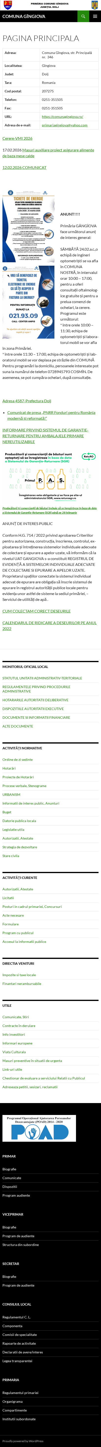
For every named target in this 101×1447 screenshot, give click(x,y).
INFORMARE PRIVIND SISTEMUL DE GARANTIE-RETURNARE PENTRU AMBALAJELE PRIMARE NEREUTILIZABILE (45, 436)
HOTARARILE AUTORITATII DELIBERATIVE (35, 700)
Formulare (10, 924)
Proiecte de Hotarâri (18, 777)
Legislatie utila (13, 829)
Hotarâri (9, 768)
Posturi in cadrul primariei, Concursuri (32, 906)
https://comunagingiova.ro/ (62, 116)
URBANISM (11, 794)
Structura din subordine (20, 1245)
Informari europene (17, 1043)
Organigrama (12, 1401)
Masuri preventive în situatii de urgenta (32, 1061)
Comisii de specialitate (19, 1335)
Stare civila (10, 856)
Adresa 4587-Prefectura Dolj (26, 400)
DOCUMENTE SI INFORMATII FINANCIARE (36, 717)
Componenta (12, 1326)
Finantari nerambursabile (21, 984)
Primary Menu (95, 16)
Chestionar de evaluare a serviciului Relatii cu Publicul (43, 1078)
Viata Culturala (14, 1052)
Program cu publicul (18, 933)
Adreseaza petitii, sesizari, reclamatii (30, 1087)
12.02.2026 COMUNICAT (24, 167)
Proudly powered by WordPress (22, 1441)
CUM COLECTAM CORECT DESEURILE (36, 611)
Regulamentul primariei (20, 1393)
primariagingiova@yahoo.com (65, 125)
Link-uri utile (12, 1069)
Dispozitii (9, 1186)
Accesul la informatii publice (24, 941)
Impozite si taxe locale (19, 975)
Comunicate (11, 1178)
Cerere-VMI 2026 (17, 138)
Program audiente (16, 1195)
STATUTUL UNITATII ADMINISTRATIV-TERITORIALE (42, 678)
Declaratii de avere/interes (22, 1352)
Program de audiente (18, 1236)
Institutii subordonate (19, 1419)
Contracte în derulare (18, 1026)
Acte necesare (13, 915)
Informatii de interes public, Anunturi (30, 803)
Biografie (9, 1169)
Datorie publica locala (19, 821)
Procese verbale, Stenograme (24, 786)
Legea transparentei (17, 1361)
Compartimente (14, 1410)
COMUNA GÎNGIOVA (23, 16)
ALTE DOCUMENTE (17, 726)
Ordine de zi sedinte (17, 759)
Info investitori (13, 1034)
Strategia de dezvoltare (19, 847)
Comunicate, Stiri (15, 1017)
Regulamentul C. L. (16, 1317)
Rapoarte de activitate (19, 1343)
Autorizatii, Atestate (17, 838)
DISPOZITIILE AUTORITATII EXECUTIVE (33, 709)
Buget (6, 812)
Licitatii (8, 898)
